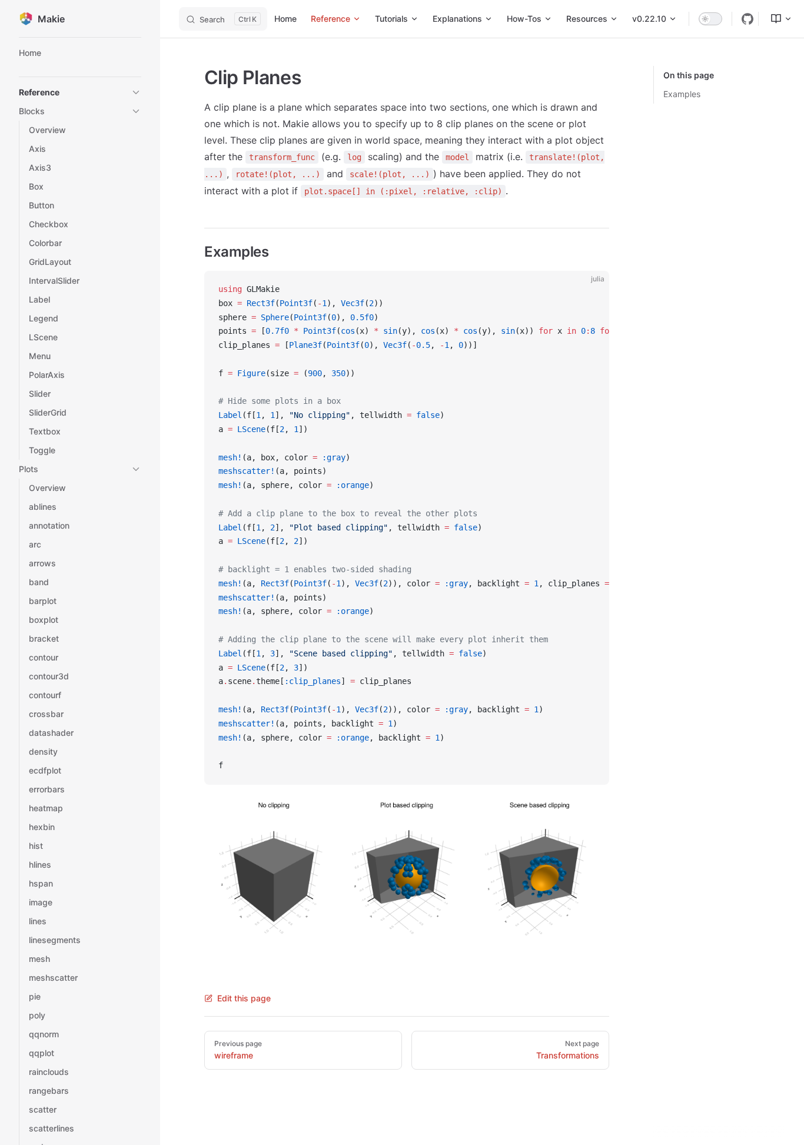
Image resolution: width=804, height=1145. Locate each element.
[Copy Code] (590, 289)
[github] (747, 18)
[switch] (710, 18)
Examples (681, 94)
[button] (80, 92)
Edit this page (244, 998)
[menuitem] (776, 19)
